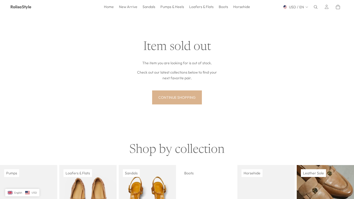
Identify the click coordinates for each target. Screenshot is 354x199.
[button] (22, 193)
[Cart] (338, 7)
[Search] (315, 7)
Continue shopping (177, 97)
